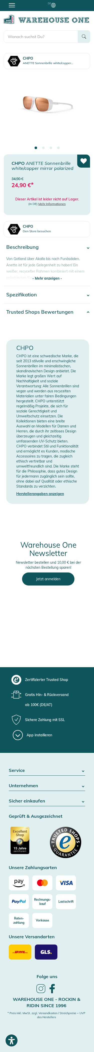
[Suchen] (84, 36)
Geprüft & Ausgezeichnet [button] (35, 816)
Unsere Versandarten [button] (32, 937)
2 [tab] (43, 148)
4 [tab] (58, 148)
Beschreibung (22, 247)
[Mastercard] (42, 882)
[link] (41, 992)
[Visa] (66, 882)
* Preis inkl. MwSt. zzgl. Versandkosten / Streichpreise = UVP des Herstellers (46, 1015)
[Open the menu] (12, 5)
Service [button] (17, 770)
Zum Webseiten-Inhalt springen (25, 2)
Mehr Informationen (52, 204)
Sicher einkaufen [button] (27, 801)
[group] (46, 680)
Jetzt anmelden (48, 579)
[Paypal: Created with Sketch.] (19, 901)
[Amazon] (19, 882)
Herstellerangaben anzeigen (40, 494)
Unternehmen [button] (23, 785)
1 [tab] (35, 148)
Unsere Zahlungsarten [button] (33, 867)
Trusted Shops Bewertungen (39, 312)
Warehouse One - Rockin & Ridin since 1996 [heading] (46, 1002)
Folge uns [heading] (47, 976)
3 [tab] (50, 148)
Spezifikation (21, 294)
